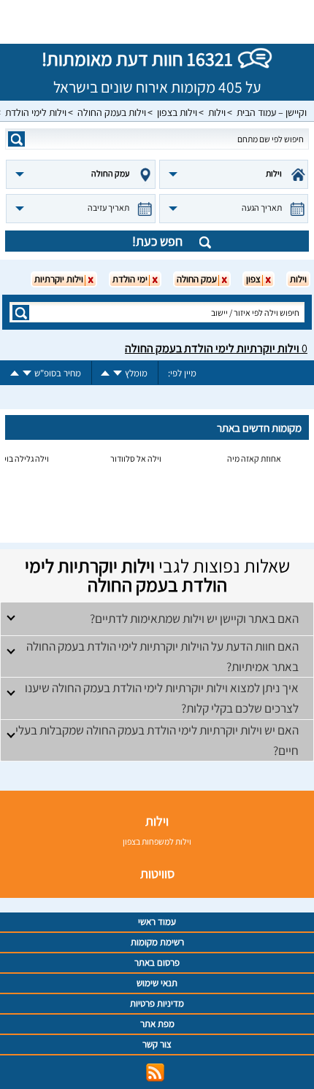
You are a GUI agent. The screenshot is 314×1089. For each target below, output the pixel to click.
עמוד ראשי (157, 921)
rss (155, 1072)
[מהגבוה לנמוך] (117, 373)
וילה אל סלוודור (135, 458)
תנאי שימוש (157, 983)
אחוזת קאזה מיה (254, 458)
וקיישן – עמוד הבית (272, 112)
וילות (217, 112)
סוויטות (157, 873)
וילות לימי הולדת (35, 112)
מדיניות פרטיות (157, 1003)
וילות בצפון (177, 112)
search (16, 139)
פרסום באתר (157, 962)
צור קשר (157, 1044)
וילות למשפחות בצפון (157, 841)
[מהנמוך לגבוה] (105, 373)
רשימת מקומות (157, 942)
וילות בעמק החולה (111, 112)
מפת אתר (157, 1024)
